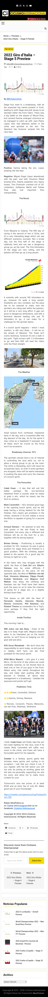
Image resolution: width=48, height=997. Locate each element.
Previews (9, 49)
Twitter (10, 805)
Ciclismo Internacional (24, 808)
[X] (23, 5)
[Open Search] (46, 29)
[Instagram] (20, 5)
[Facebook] (17, 5)
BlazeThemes (38, 993)
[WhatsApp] (27, 5)
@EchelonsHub (14, 99)
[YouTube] (30, 5)
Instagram (23, 805)
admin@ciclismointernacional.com (20, 64)
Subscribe (36, 860)
